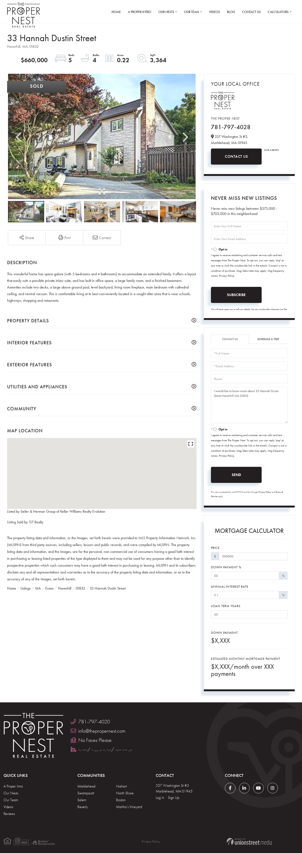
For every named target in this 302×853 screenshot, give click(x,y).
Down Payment (224, 632)
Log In (160, 797)
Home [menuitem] (116, 12)
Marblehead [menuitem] (86, 786)
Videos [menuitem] (214, 12)
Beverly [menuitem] (82, 806)
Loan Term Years (225, 606)
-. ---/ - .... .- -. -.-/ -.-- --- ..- (105, 749)
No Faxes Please (95, 740)
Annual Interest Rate (229, 586)
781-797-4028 (231, 127)
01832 (80, 588)
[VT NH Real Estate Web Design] (249, 841)
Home (11, 588)
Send (236, 474)
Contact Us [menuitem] (251, 12)
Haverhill (64, 588)
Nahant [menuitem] (121, 786)
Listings (26, 588)
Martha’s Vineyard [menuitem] (129, 806)
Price (215, 548)
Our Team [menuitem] (191, 12)
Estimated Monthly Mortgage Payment (245, 658)
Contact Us (236, 156)
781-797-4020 (94, 721)
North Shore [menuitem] (125, 793)
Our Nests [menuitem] (166, 12)
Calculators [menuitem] (278, 12)
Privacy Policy (226, 276)
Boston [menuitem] (121, 799)
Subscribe (236, 294)
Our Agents (271, 150)
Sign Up (173, 797)
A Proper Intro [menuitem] (139, 12)
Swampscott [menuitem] (85, 793)
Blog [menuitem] (231, 12)
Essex (49, 588)
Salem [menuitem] (81, 799)
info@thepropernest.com (101, 730)
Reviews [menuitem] (9, 813)
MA (38, 588)
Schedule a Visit (268, 339)
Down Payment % (226, 567)
